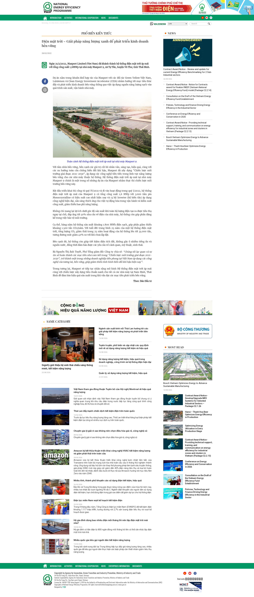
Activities (68, 17)
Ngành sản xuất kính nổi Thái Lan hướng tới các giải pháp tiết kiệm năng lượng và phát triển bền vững (123, 331)
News (103, 17)
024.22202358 (160, 24)
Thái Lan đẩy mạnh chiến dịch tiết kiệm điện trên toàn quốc (104, 411)
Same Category (59, 321)
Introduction (55, 17)
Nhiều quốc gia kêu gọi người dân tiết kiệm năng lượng (102, 540)
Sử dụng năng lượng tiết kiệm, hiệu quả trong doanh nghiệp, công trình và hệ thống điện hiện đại (125, 360)
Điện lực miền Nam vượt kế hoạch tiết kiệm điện (98, 500)
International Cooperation (86, 17)
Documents (113, 17)
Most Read (176, 347)
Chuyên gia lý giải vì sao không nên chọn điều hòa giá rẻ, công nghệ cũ (110, 431)
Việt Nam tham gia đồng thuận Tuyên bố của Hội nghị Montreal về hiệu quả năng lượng (112, 390)
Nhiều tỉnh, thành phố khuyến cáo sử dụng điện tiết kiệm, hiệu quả (108, 480)
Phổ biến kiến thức (96, 33)
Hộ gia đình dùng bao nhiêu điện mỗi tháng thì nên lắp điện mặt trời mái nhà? (111, 522)
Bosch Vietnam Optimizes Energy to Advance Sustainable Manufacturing (185, 384)
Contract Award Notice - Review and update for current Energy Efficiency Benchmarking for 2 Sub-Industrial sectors (187, 72)
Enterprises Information (119, 566)
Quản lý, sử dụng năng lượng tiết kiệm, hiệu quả (123, 373)
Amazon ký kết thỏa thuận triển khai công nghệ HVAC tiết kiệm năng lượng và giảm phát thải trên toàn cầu (112, 452)
